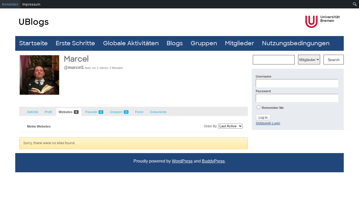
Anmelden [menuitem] (10, 4)
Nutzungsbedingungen (296, 43)
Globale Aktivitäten (131, 43)
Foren (139, 112)
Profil (48, 112)
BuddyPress (213, 161)
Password (263, 91)
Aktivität (32, 112)
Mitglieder (239, 43)
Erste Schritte (75, 43)
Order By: (210, 126)
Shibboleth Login (268, 123)
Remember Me (272, 108)
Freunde (93, 112)
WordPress (182, 161)
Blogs (175, 43)
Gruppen (204, 43)
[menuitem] (355, 4)
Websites (68, 112)
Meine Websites (39, 126)
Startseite (33, 43)
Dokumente (158, 112)
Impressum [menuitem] (31, 4)
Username (263, 76)
